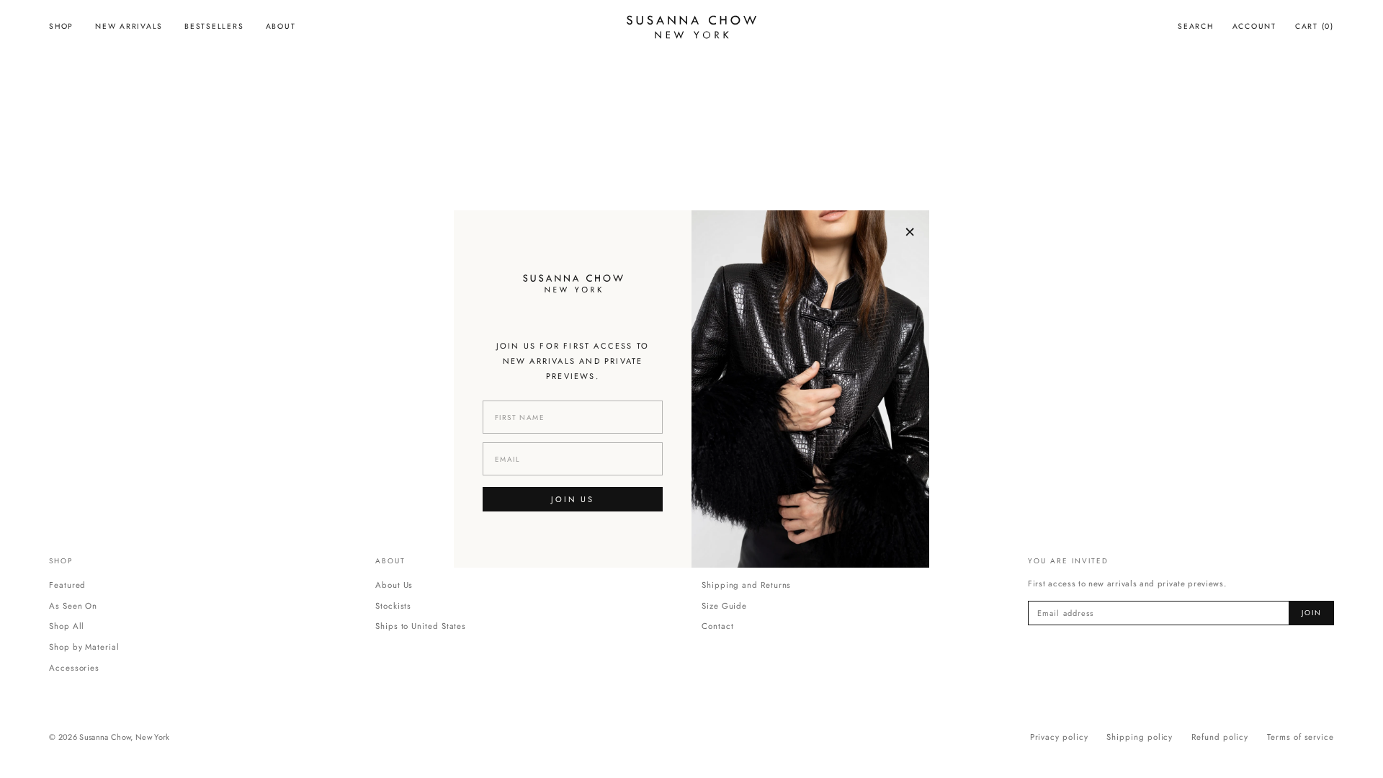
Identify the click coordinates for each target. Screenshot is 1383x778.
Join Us (572, 499)
